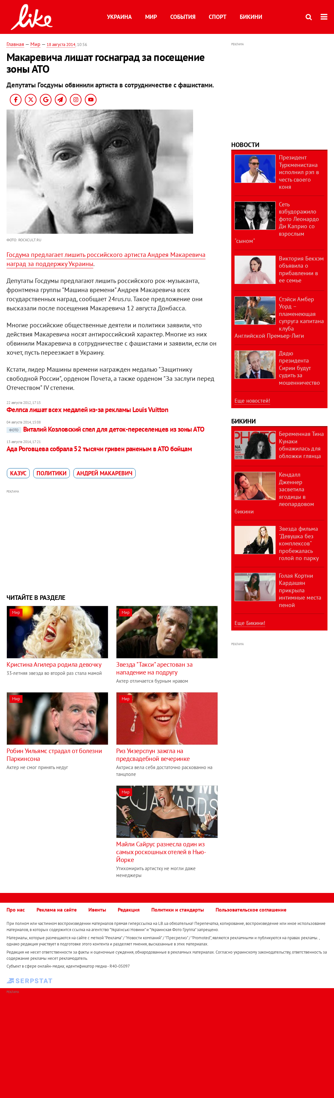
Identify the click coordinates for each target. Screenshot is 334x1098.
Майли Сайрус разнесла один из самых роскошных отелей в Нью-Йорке (161, 852)
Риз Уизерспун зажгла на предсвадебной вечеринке (153, 755)
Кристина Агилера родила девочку (54, 664)
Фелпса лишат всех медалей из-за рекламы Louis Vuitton (87, 409)
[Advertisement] (112, 540)
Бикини (251, 17)
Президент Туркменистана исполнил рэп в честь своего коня (299, 172)
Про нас (16, 909)
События (182, 17)
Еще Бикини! (250, 623)
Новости (245, 145)
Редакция (129, 909)
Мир (151, 17)
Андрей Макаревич (104, 473)
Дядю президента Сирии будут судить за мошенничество (299, 367)
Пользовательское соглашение (251, 909)
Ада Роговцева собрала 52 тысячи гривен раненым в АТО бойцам (99, 448)
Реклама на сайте (57, 909)
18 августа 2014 (61, 44)
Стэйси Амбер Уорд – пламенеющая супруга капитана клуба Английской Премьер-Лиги (279, 317)
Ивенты (97, 909)
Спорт (217, 17)
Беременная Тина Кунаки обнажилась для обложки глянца (301, 445)
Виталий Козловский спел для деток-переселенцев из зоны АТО (107, 429)
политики (52, 473)
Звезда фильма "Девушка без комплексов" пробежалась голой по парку (299, 543)
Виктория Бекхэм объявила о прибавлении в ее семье (301, 269)
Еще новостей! (252, 400)
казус (18, 473)
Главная (15, 44)
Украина (119, 17)
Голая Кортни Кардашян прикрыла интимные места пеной (300, 590)
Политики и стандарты (177, 909)
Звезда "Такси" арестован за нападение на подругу (154, 668)
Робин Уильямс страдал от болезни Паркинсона (54, 755)
